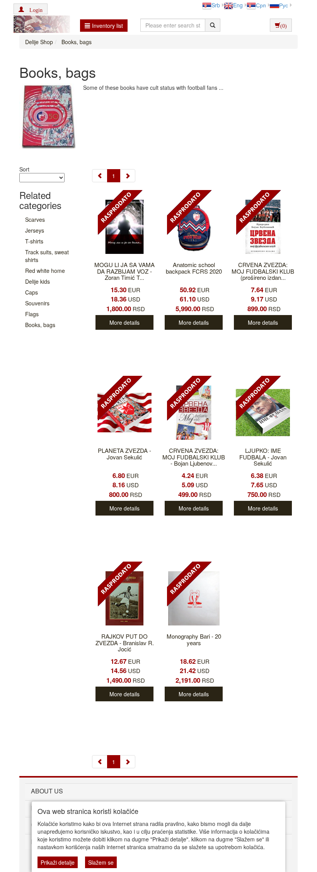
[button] (31, 8)
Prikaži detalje (58, 862)
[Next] (127, 175)
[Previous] (99, 175)
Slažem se (101, 862)
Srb (215, 5)
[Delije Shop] (40, 25)
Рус (283, 5)
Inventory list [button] (107, 25)
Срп (261, 5)
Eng (238, 5)
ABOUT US (47, 790)
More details (124, 322)
